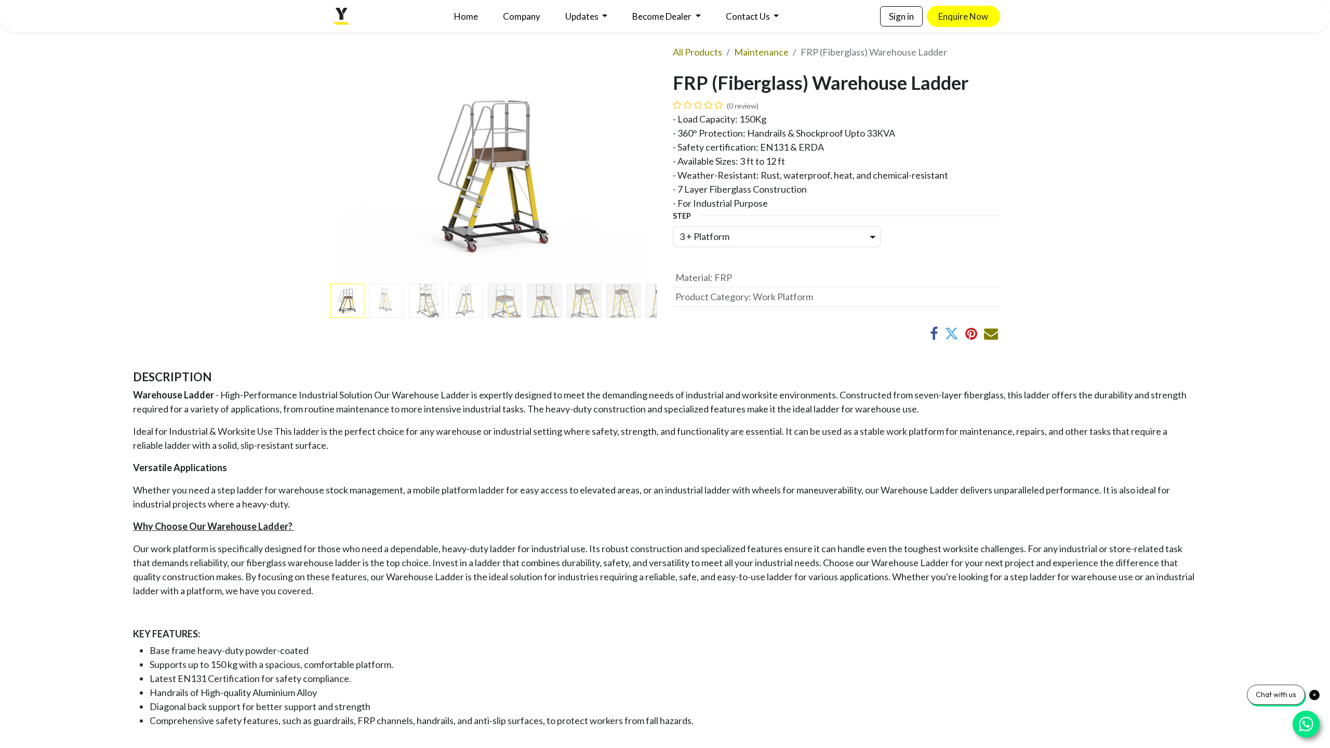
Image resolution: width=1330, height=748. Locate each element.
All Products (697, 52)
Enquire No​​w (963, 16)
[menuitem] (466, 17)
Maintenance (761, 52)
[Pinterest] (971, 334)
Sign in (901, 16)
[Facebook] (934, 334)
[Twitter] (952, 334)
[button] (354, 175)
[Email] (991, 334)
